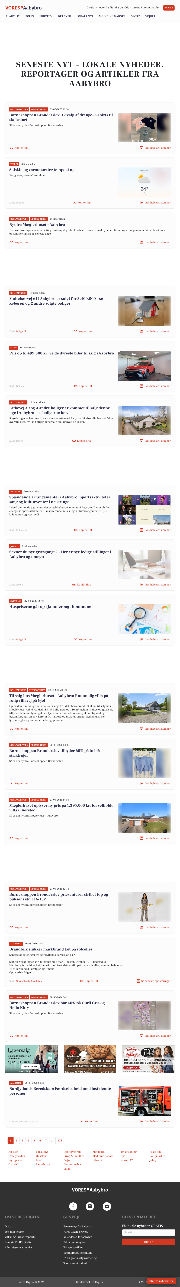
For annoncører (14, 1231)
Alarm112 (12, 16)
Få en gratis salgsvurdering (80, 1258)
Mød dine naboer (112, 16)
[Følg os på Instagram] (90, 1206)
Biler (39, 1160)
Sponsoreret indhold (75, 1263)
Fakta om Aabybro (74, 1242)
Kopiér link (21, 148)
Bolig (29, 16)
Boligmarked (157, 1156)
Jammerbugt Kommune (77, 1253)
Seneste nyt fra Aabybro (77, 1226)
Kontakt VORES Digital (18, 1242)
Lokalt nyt (84, 16)
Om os (9, 1226)
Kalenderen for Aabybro (77, 1237)
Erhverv (45, 16)
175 (60, 1140)
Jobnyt (153, 1160)
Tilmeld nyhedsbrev (161, 1281)
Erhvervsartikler (73, 1247)
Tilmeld (169, 7)
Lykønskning (129, 1152)
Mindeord (99, 1152)
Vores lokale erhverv (75, 1231)
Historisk (13, 1164)
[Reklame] (31, 1059)
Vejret (150, 16)
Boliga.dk (21, 331)
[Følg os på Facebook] (73, 1206)
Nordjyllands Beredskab (29, 981)
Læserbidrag (43, 1164)
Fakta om (155, 1152)
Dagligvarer (15, 1160)
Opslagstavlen (16, 1156)
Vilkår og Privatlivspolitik (20, 1237)
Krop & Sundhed (74, 1156)
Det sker (64, 16)
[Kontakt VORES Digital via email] (107, 1206)
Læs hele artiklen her (158, 148)
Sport (135, 16)
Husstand (41, 1156)
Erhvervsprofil (73, 1152)
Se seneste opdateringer (156, 981)
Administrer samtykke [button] (18, 1247)
